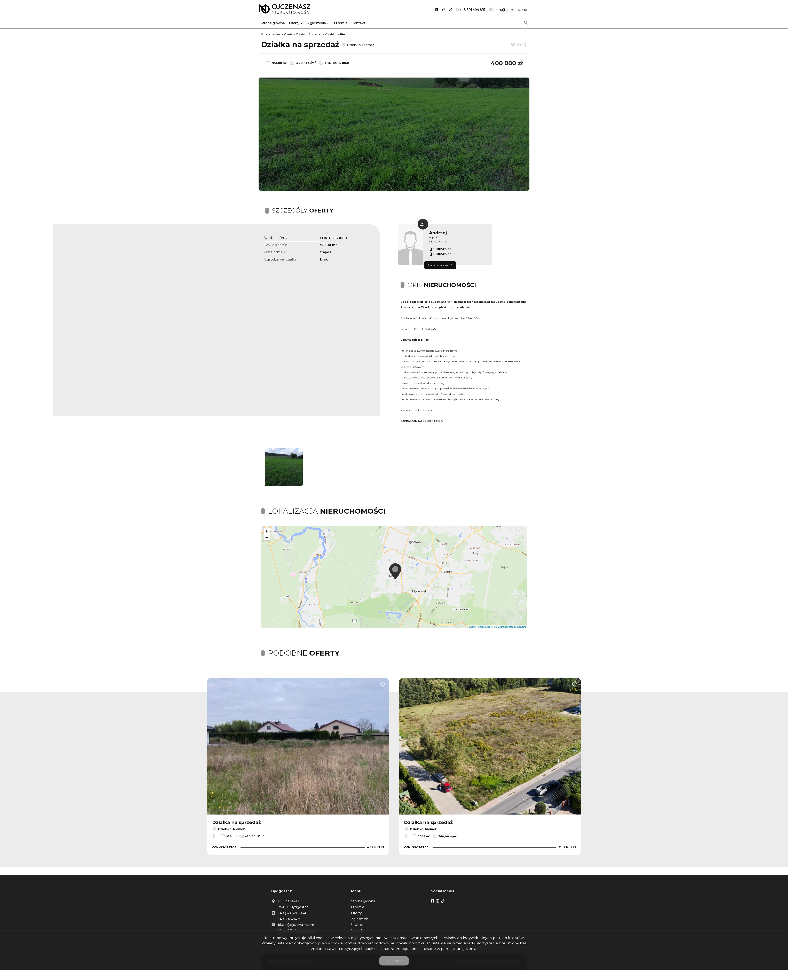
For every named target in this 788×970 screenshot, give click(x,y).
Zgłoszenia (360, 919)
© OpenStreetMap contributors (510, 626)
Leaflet (472, 626)
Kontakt (358, 23)
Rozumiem (394, 961)
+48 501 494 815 (290, 919)
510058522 (442, 249)
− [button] (266, 537)
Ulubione (359, 925)
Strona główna (273, 23)
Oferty (294, 23)
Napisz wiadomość (440, 265)
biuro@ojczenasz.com (296, 925)
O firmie (340, 23)
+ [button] (266, 531)
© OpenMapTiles (486, 626)
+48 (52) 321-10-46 (292, 913)
